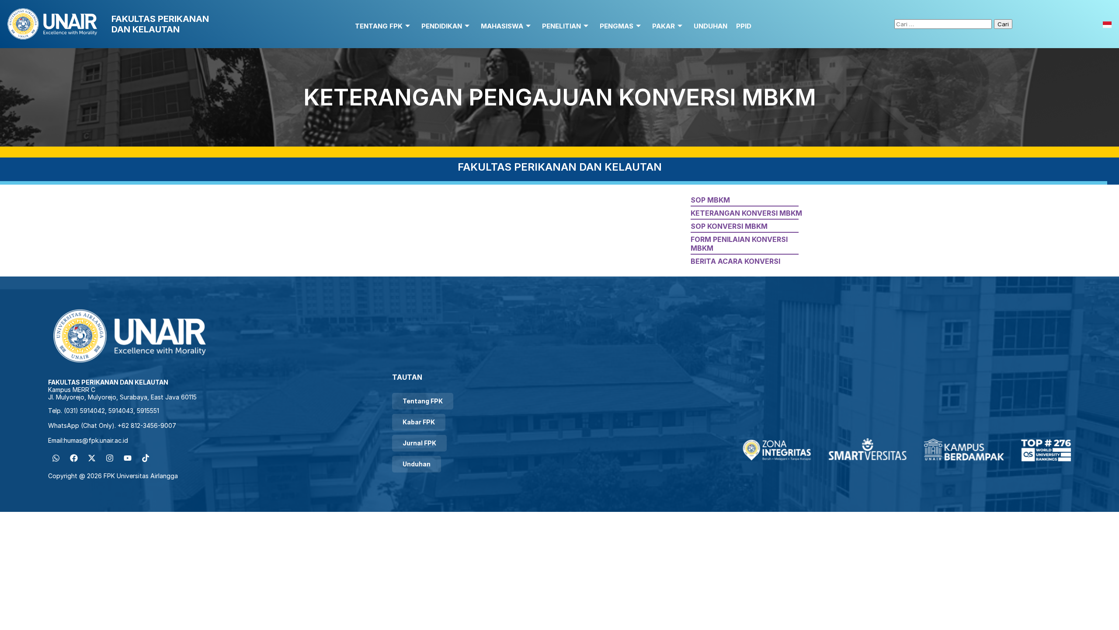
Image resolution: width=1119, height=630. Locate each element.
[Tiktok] (145, 458)
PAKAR (663, 26)
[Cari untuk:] (944, 23)
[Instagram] (110, 458)
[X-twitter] (92, 458)
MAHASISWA (502, 26)
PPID (743, 26)
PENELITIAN (561, 26)
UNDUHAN (710, 26)
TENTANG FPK (379, 26)
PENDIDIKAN (441, 26)
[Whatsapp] (56, 458)
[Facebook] (74, 458)
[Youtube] (128, 458)
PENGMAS (616, 26)
